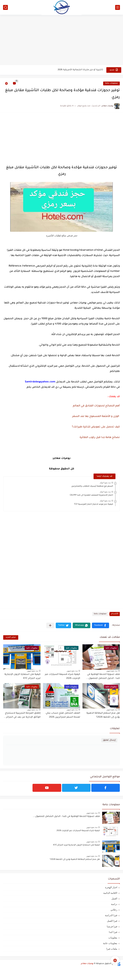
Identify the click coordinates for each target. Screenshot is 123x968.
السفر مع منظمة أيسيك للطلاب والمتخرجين (92, 486)
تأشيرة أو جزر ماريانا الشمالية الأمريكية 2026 (80, 70)
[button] (100, 625)
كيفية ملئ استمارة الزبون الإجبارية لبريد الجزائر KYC (76, 845)
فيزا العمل (112, 920)
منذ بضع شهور (111, 671)
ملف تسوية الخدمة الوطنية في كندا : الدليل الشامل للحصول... (103, 676)
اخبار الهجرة (111, 887)
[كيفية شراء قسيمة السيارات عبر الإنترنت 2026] (111, 832)
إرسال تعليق (109, 740)
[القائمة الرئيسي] (117, 7)
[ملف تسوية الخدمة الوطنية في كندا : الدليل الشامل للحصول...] (111, 818)
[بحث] (5, 7)
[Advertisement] (61, 40)
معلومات (112, 937)
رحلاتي (114, 909)
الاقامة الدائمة (110, 893)
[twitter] (76, 788)
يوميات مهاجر (87, 964)
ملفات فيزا (111, 948)
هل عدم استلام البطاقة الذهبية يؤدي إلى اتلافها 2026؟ (75, 859)
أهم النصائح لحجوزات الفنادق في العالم (96, 405)
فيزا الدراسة (111, 915)
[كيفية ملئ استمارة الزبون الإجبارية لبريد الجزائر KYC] (111, 846)
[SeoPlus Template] (119, 964)
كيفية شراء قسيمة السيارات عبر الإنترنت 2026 (78, 831)
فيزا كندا (113, 932)
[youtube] (47, 788)
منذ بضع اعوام (105, 483)
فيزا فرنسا (112, 926)
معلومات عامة (111, 83)
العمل (114, 898)
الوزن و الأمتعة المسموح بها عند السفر (95, 416)
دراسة (114, 904)
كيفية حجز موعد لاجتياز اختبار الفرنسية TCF (93, 504)
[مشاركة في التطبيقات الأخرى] (50, 625)
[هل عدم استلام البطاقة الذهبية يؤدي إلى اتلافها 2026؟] (111, 861)
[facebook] (105, 788)
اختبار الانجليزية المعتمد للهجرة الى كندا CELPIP (91, 495)
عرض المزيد (11, 637)
